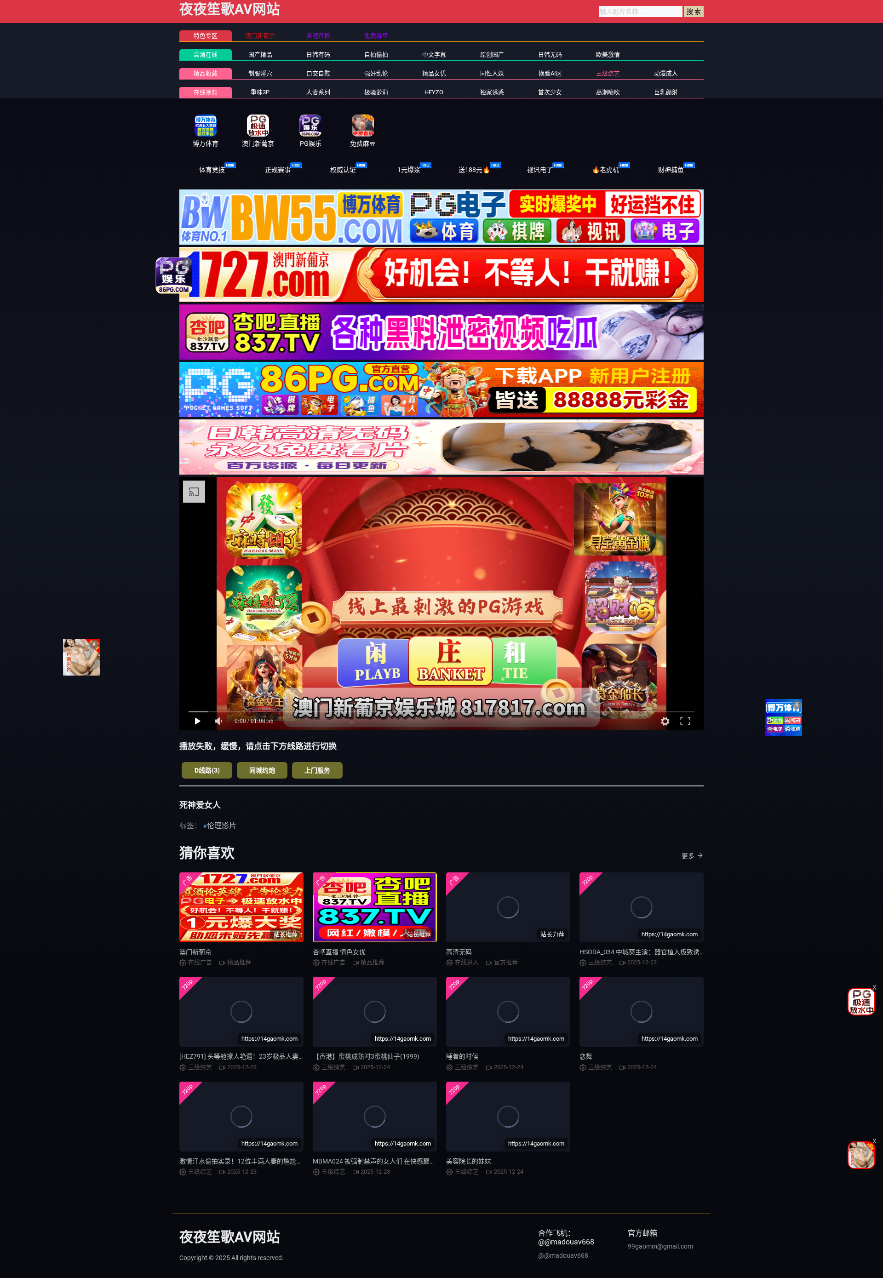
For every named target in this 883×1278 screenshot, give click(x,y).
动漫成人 (666, 73)
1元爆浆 (408, 169)
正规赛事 (278, 169)
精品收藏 (206, 73)
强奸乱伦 (376, 73)
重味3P (260, 92)
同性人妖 (492, 73)
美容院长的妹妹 (468, 1161)
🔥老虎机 (605, 169)
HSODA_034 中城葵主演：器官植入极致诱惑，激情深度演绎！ (668, 952)
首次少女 (550, 92)
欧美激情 (608, 54)
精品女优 (434, 73)
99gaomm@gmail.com (660, 1246)
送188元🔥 (474, 169)
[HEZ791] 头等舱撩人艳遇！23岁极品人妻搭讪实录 (251, 1056)
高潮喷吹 (608, 92)
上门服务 (317, 770)
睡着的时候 (462, 1056)
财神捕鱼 (671, 169)
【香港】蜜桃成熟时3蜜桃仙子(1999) (366, 1056)
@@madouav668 (563, 1255)
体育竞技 (212, 169)
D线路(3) (207, 770)
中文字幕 (434, 54)
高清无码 (459, 952)
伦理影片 (221, 825)
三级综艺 (608, 73)
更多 (688, 856)
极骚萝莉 (376, 92)
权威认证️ (343, 169)
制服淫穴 (260, 73)
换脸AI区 (550, 73)
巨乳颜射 (666, 92)
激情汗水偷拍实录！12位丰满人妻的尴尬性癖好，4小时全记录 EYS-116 (281, 1161)
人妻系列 (318, 92)
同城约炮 (262, 770)
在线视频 (206, 92)
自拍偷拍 (376, 54)
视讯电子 (540, 169)
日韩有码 (318, 54)
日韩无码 (550, 54)
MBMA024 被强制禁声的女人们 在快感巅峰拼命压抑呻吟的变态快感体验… (418, 1161)
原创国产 (492, 54)
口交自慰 (318, 73)
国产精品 (260, 54)
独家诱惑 (492, 92)
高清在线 (206, 54)
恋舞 (585, 1056)
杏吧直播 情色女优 (339, 952)
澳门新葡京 (195, 952)
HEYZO (433, 92)
